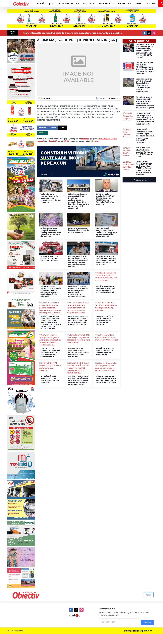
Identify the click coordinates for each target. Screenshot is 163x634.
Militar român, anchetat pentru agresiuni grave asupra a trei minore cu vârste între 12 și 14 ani (106, 379)
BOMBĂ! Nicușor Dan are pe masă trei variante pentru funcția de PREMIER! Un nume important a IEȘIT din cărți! (145, 118)
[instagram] (154, 33)
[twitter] (149, 33)
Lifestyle (123, 3)
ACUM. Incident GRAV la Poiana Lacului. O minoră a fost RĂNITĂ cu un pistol (144, 152)
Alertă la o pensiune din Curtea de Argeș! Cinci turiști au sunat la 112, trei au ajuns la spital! (106, 289)
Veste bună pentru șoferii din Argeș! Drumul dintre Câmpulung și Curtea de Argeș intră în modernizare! (144, 85)
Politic (87, 3)
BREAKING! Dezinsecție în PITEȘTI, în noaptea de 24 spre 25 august (78, 230)
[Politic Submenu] (94, 3)
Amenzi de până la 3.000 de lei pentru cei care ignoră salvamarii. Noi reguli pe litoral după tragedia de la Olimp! (78, 320)
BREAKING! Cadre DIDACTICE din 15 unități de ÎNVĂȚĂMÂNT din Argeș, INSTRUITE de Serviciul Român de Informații (50, 291)
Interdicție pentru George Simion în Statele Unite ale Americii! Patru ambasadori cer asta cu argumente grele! (145, 102)
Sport (139, 3)
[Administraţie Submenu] (79, 3)
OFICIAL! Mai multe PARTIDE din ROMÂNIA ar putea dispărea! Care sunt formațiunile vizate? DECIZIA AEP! (145, 68)
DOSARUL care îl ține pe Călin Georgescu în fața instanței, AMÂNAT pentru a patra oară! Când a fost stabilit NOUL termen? (145, 50)
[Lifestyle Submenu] (131, 3)
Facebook (85, 138)
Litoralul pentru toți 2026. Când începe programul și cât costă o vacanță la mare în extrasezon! (78, 352)
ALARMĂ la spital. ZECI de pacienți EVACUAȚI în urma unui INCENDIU (50, 258)
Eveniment (105, 3)
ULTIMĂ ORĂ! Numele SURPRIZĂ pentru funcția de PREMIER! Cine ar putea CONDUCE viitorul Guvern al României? (144, 168)
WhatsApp (95, 141)
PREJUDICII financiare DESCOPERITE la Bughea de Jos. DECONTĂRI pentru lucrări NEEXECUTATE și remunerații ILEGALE (78, 291)
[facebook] (144, 33)
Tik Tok (66, 141)
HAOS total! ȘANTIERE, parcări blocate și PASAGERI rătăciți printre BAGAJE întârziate (105, 320)
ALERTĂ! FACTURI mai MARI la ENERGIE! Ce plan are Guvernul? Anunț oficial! (105, 351)
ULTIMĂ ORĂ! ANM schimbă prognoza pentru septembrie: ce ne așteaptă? (49, 379)
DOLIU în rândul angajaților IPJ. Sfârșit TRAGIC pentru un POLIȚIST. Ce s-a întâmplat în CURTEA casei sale (105, 199)
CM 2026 (151, 3)
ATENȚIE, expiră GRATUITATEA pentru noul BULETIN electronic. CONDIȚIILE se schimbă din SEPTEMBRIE (106, 232)
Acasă (40, 3)
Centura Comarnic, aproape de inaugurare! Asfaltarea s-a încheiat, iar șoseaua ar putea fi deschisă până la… (50, 352)
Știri (52, 3)
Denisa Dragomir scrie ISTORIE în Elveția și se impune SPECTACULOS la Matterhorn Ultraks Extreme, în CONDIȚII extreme (78, 261)
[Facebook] (71, 610)
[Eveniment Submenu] (114, 3)
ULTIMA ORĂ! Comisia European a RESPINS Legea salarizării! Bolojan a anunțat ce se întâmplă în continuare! (145, 136)
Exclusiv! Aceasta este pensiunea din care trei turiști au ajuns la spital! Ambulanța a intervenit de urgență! (106, 260)
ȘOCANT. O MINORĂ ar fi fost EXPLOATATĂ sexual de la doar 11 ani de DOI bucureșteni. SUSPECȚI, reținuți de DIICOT (78, 380)
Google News (54, 141)
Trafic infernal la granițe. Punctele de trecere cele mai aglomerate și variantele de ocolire (72, 33)
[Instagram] (81, 610)
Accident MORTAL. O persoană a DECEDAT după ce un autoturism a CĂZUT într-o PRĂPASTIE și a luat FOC (50, 232)
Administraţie (68, 3)
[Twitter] (76, 610)
